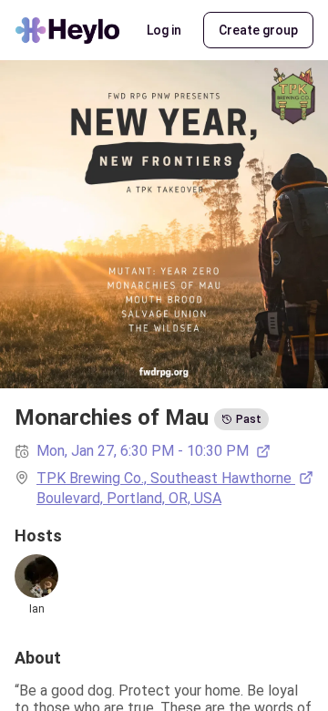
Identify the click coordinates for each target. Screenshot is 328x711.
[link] (174, 489)
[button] (164, 30)
